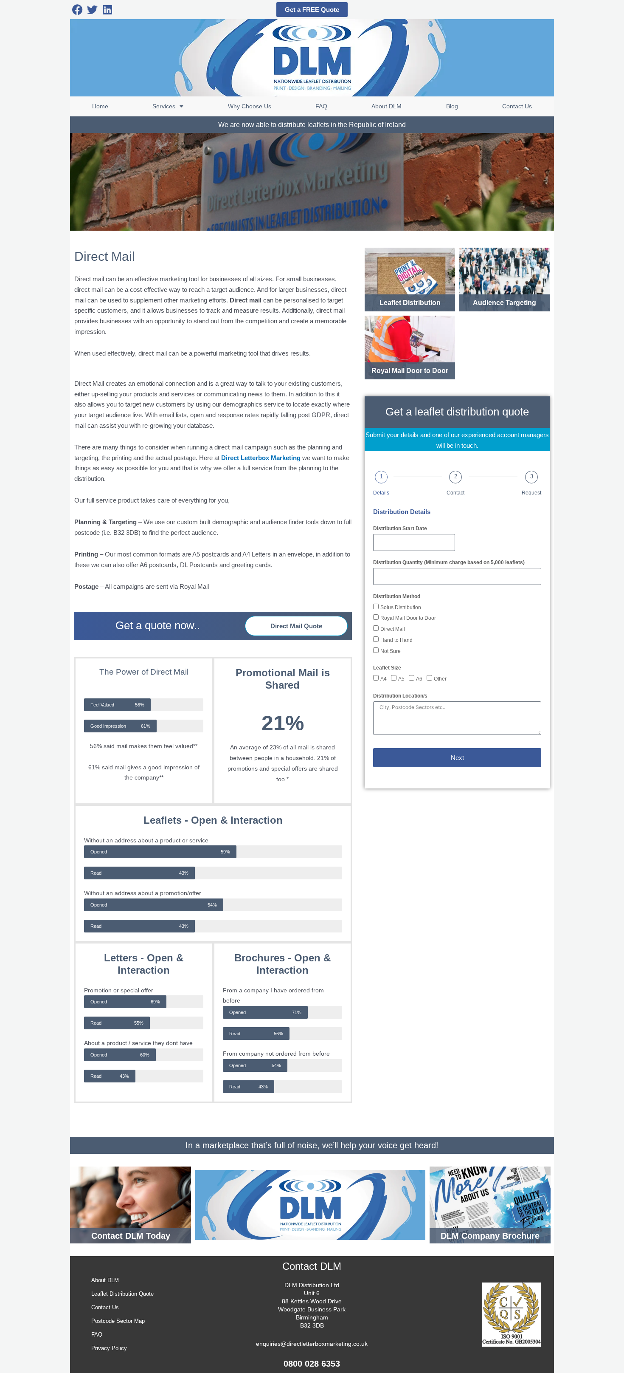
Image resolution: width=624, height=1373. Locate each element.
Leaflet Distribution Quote (122, 1294)
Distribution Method (396, 596)
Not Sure (390, 651)
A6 (419, 679)
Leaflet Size (387, 668)
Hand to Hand (396, 640)
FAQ (321, 106)
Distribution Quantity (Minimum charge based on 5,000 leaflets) (449, 562)
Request (531, 493)
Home (100, 106)
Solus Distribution (400, 607)
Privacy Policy (109, 1348)
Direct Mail (392, 629)
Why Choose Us (249, 106)
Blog (452, 106)
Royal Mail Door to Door (408, 618)
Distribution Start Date (400, 528)
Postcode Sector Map (118, 1321)
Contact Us (517, 106)
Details (381, 493)
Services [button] (163, 106)
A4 (383, 679)
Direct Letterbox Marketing (261, 457)
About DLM (386, 106)
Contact (455, 493)
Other (440, 679)
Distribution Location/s (400, 696)
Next (457, 757)
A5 (401, 679)
